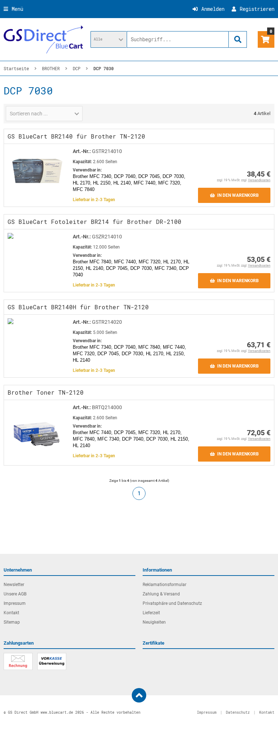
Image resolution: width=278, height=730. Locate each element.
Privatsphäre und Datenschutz (172, 603)
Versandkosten (259, 180)
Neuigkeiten (154, 622)
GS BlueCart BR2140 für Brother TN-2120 (76, 136)
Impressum (15, 603)
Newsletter (14, 584)
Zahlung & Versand (161, 594)
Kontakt (11, 612)
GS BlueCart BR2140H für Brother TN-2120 (78, 307)
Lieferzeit (151, 612)
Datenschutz (238, 712)
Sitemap (12, 622)
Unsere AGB (15, 594)
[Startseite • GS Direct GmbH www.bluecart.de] (43, 39)
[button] (108, 39)
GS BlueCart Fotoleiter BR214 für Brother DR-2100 (94, 221)
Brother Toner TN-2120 (46, 392)
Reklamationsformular (164, 584)
